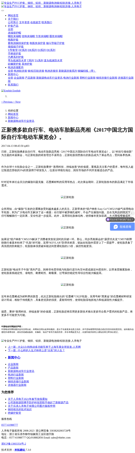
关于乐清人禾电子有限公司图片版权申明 (31, 406)
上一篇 (44, 346)
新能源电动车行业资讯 (21, 121)
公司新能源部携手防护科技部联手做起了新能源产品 (38, 402)
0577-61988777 (9, 424)
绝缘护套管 (14, 412)
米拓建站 (20, 449)
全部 (10, 29)
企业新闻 (13, 364)
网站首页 (13, 15)
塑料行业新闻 (16, 378)
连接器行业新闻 (17, 385)
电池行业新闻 (16, 374)
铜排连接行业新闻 (18, 381)
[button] (7, 101)
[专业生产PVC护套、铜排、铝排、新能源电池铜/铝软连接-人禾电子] (67, 4)
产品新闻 (13, 367)
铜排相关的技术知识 (20, 409)
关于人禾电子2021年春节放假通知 (27, 399)
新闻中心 (13, 117)
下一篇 (36, 350)
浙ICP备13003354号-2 (13, 443)
